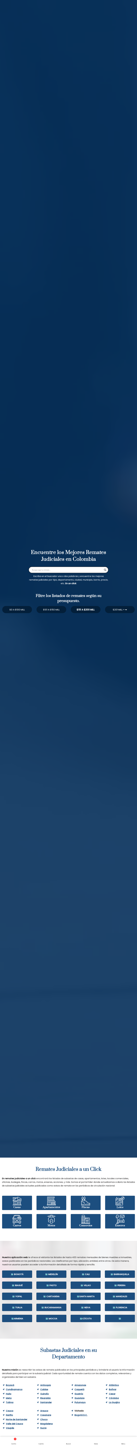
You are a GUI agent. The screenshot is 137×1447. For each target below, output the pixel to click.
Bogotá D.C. (81, 1415)
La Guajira (114, 1402)
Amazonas (80, 1385)
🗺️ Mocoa (51, 1318)
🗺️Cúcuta (86, 1318)
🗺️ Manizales (120, 1296)
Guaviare (79, 1398)
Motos (51, 1225)
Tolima (9, 1402)
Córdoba (114, 1398)
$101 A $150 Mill (51, 609)
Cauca (9, 1410)
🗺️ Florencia (120, 1307)
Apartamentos (51, 1207)
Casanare (45, 1415)
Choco (44, 1419)
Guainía (79, 1393)
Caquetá (79, 1389)
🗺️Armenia (17, 1318)
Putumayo (80, 1402)
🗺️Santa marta (86, 1296)
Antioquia (45, 1385)
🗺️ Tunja (17, 1307)
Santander (46, 1402)
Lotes (120, 1207)
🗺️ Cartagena (51, 1296)
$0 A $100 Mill (17, 609)
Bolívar (112, 1389)
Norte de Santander (16, 1419)
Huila (8, 1393)
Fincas (86, 1207)
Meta (9, 1398)
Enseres (120, 1225)
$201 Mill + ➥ (120, 609)
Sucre (43, 1428)
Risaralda (45, 1398)
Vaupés (10, 1428)
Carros (17, 1225)
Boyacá (10, 1385)
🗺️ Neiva (85, 1307)
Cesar (112, 1393)
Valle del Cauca (14, 1423)
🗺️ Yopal (17, 1296)
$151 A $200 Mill (86, 609)
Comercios (85, 1225)
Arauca (44, 1410)
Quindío (44, 1393)
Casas (17, 1207)
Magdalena (46, 1423)
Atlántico (114, 1385)
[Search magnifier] (105, 570)
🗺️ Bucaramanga (51, 1307)
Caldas (44, 1389)
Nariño (9, 1415)
